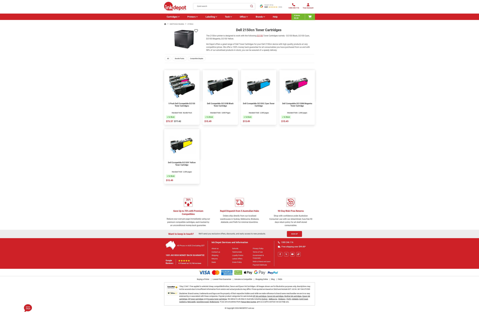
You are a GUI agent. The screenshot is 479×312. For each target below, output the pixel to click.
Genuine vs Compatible (243, 279)
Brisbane (281, 299)
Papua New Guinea (248, 302)
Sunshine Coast (202, 302)
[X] (286, 254)
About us (215, 248)
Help (275, 16)
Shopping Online (261, 279)
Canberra (183, 302)
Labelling (210, 16)
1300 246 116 (287, 242)
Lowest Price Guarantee (222, 279)
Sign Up (294, 234)
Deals (214, 262)
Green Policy (237, 262)
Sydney (265, 299)
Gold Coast (303, 299)
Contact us (216, 252)
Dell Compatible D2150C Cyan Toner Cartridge (258, 104)
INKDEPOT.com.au (246, 308)
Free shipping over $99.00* (293, 246)
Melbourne (273, 299)
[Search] (251, 6)
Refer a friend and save (261, 262)
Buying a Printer (203, 279)
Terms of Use (258, 252)
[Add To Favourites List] (196, 31)
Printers (191, 16)
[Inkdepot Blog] (298, 254)
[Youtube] (292, 254)
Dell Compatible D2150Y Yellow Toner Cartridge (182, 163)
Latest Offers (237, 259)
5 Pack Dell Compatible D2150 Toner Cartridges (182, 104)
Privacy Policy (258, 248)
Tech (227, 16)
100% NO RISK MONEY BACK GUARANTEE (185, 255)
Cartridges (172, 16)
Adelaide (295, 299)
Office (243, 16)
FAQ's (280, 279)
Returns (215, 259)
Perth (289, 299)
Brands (259, 16)
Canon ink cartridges (275, 296)
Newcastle (191, 302)
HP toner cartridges (195, 299)
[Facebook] (280, 254)
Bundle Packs (179, 58)
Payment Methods (260, 265)
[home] (165, 24)
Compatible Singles (196, 58)
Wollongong (214, 302)
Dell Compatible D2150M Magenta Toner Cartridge (297, 104)
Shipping (215, 255)
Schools (235, 248)
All (168, 58)
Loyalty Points (237, 255)
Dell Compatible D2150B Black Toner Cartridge (220, 104)
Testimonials (237, 252)
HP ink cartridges (259, 296)
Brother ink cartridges (293, 296)
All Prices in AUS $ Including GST (191, 245)
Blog (273, 279)
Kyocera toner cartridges (217, 299)
